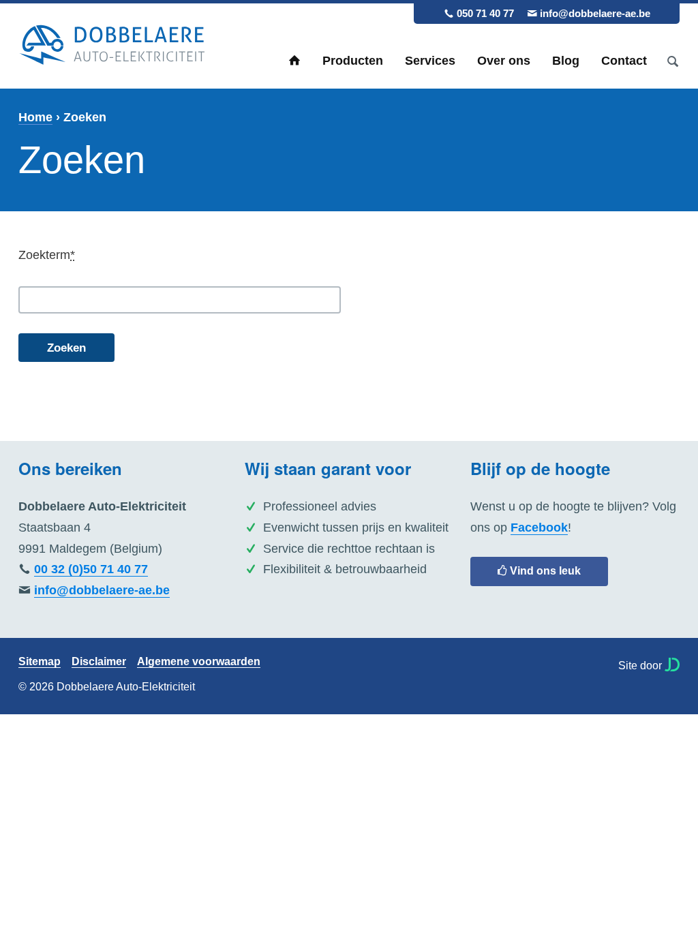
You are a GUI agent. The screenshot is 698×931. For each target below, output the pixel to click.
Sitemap (39, 661)
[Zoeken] (673, 61)
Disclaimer (99, 661)
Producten (352, 60)
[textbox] (179, 300)
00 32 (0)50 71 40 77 (91, 569)
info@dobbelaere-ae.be (595, 13)
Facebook (539, 527)
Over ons (503, 60)
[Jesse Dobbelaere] (672, 664)
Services (430, 60)
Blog (565, 60)
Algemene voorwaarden (198, 661)
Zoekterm (46, 255)
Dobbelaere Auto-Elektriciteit (111, 45)
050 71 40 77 (485, 13)
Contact (624, 60)
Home (294, 60)
